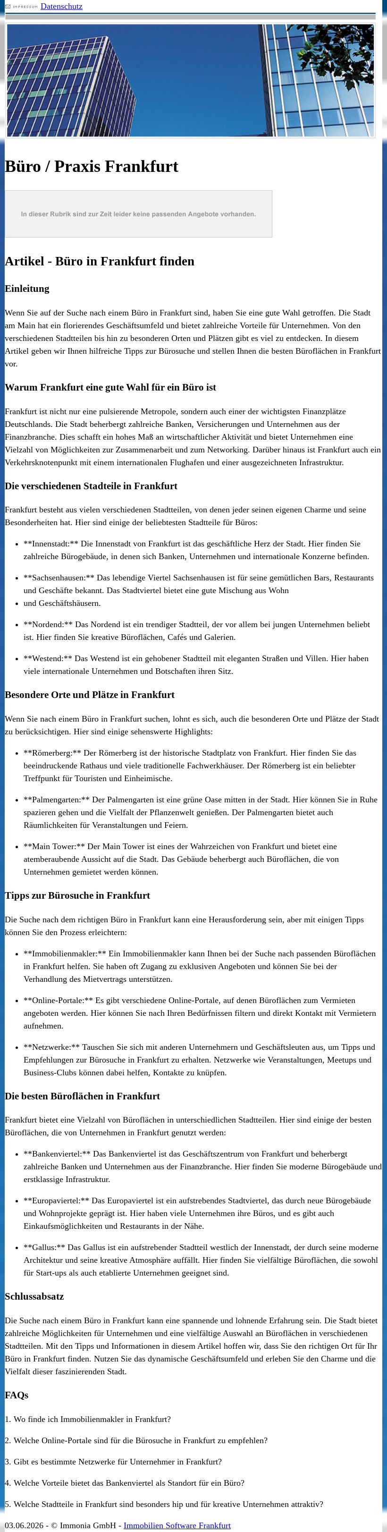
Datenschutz (62, 6)
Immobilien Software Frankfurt (177, 1525)
